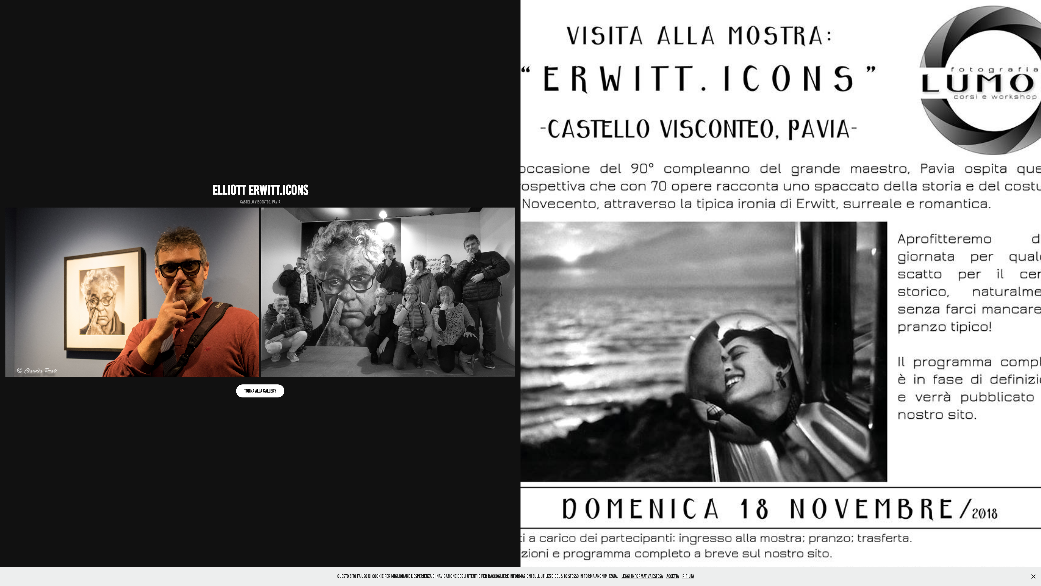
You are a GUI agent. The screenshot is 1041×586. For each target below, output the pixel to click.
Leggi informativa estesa (642, 576)
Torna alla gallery (260, 391)
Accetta (672, 576)
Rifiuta (688, 576)
